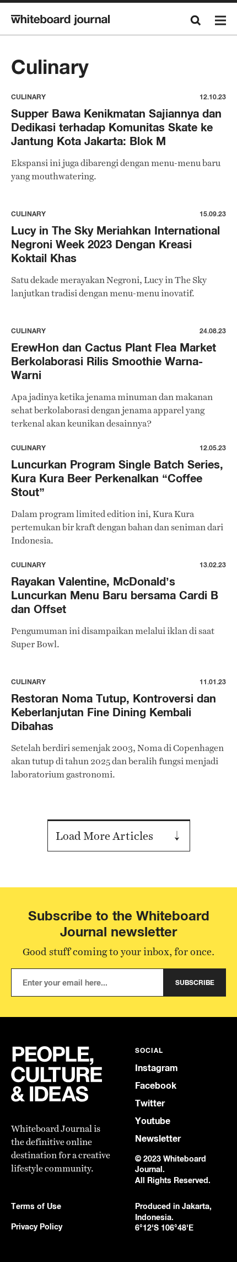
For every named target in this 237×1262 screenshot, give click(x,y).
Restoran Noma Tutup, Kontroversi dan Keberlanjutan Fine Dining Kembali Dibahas (113, 712)
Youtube (152, 1121)
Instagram (156, 1068)
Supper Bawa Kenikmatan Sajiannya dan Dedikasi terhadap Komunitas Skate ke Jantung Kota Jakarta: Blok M (116, 127)
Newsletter (158, 1138)
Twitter (150, 1103)
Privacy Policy (36, 1226)
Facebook (155, 1085)
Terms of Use (36, 1206)
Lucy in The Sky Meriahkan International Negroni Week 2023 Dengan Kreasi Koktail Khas (115, 244)
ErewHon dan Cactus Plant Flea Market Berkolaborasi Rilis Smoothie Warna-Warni (113, 361)
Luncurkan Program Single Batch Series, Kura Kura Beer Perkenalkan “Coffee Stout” (117, 478)
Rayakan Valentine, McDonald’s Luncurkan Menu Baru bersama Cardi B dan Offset (114, 595)
